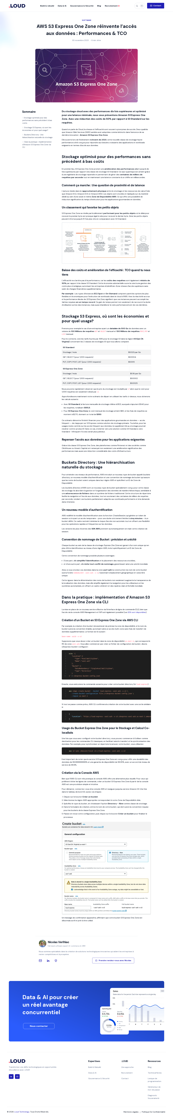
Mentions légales (131, 1112)
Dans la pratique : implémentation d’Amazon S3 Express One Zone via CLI (37, 144)
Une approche (127, 1067)
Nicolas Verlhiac (58, 942)
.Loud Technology (21, 1112)
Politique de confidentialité (153, 1112)
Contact (125, 1078)
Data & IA (92, 1073)
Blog (149, 1067)
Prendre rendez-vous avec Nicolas (115, 960)
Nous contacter (39, 1026)
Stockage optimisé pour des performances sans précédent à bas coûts (37, 120)
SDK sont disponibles (137, 612)
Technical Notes (155, 1073)
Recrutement (127, 1073)
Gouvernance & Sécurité (98, 1078)
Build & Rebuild (94, 1067)
